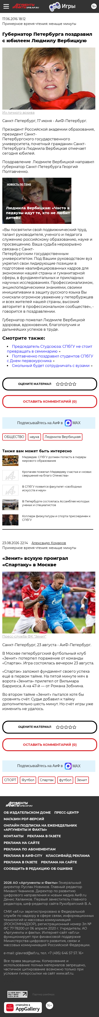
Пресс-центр (66, 812)
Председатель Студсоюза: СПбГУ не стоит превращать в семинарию (49, 349)
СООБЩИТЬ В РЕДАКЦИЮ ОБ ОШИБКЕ (38, 869)
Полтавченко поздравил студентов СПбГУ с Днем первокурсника (50, 358)
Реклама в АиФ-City (23, 856)
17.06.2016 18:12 (14, 19)
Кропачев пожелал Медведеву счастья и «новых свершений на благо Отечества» (56, 473)
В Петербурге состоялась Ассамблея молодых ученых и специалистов (55, 503)
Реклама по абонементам (29, 849)
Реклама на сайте (22, 843)
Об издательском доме (27, 812)
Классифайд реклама (68, 856)
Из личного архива (18, 113)
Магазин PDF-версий (24, 819)
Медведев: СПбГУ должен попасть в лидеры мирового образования (54, 458)
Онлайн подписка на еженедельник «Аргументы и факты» (40, 827)
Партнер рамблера (43, 994)
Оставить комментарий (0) (50, 401)
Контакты (13, 836)
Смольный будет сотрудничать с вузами (51, 365)
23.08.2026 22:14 (15, 543)
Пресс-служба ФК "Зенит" (24, 636)
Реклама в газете (44, 836)
